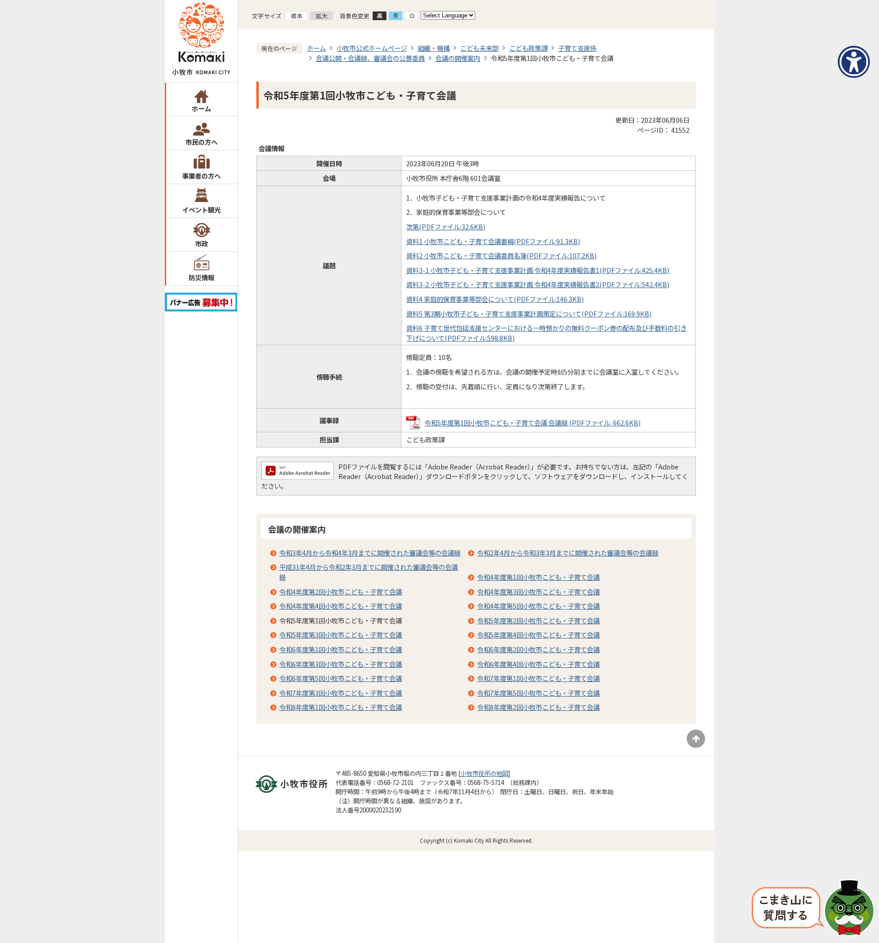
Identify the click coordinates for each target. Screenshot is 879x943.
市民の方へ (201, 142)
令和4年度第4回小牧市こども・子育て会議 (340, 605)
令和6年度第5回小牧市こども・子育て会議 (340, 678)
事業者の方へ (201, 175)
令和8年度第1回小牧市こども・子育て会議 (340, 707)
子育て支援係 (577, 48)
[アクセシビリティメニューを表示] (854, 62)
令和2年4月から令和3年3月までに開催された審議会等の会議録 (567, 552)
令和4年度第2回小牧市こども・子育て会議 (340, 591)
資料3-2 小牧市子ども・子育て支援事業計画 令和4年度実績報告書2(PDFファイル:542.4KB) (537, 284)
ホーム (201, 108)
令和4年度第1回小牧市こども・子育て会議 (538, 577)
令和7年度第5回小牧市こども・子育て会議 (538, 693)
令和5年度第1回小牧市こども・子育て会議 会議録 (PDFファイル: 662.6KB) (532, 422)
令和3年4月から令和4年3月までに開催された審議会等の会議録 (370, 552)
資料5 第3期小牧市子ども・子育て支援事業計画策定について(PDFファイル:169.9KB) (528, 313)
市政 (201, 243)
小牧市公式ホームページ (371, 48)
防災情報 (201, 277)
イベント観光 (201, 209)
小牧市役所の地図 (484, 773)
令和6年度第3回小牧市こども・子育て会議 (340, 664)
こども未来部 (479, 48)
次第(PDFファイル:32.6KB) (445, 226)
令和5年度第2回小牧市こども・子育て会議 (538, 620)
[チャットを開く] (813, 908)
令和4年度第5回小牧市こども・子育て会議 (538, 605)
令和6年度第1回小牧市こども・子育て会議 (340, 649)
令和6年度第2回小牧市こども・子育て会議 (538, 649)
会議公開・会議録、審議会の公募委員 (370, 58)
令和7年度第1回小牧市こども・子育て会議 (538, 678)
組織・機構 (434, 48)
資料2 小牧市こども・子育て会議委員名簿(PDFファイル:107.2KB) (501, 255)
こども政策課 (528, 48)
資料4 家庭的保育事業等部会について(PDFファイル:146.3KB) (495, 299)
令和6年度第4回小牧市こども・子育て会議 (538, 664)
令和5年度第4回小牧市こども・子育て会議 (538, 634)
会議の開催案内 (457, 58)
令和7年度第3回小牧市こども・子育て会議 (340, 693)
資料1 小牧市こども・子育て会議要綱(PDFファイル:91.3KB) (493, 241)
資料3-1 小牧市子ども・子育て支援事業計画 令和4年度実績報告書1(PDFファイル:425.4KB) (537, 270)
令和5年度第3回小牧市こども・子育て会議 (340, 634)
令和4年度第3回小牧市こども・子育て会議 (538, 591)
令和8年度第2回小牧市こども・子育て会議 (538, 707)
